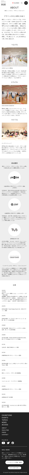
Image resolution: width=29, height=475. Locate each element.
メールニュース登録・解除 (14, 462)
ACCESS (5, 425)
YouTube (4, 443)
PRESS (4, 432)
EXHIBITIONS (7, 415)
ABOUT (4, 428)
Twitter (9, 443)
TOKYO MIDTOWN (13, 467)
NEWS (4, 422)
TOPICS (5, 420)
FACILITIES (5, 430)
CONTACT (5, 434)
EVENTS (5, 418)
